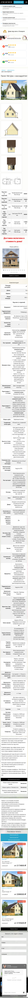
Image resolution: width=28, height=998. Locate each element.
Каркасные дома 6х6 (14, 835)
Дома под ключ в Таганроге (16, 31)
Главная (3, 70)
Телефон (3, 942)
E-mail (2, 948)
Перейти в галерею (13, 275)
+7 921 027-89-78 (6, 2)
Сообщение (4, 954)
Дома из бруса (11, 70)
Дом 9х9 (4, 917)
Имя (2, 936)
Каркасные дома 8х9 (14, 837)
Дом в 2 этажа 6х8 (7, 888)
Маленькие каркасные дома (14, 840)
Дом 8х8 (4, 859)
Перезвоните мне (19, 2)
